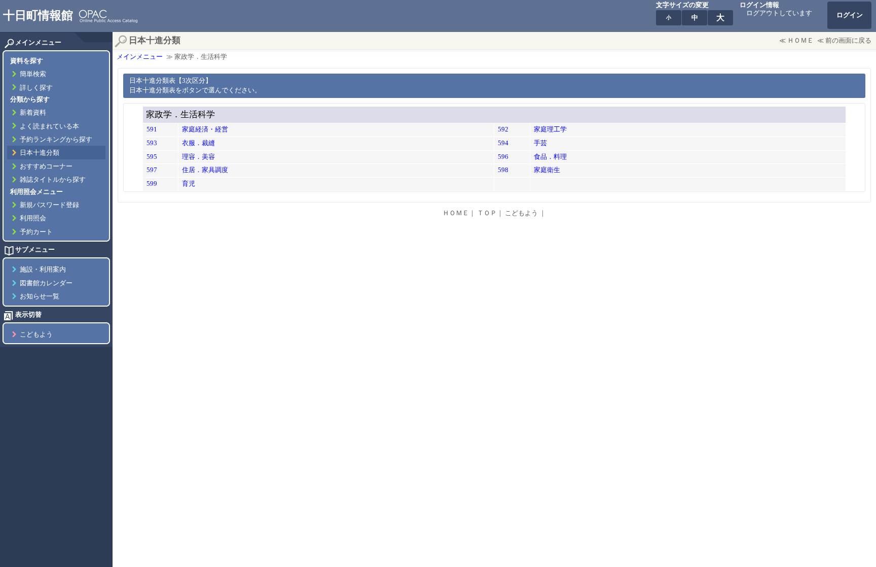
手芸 (540, 143)
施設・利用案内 (43, 269)
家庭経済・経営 (205, 129)
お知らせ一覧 (39, 296)
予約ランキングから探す (56, 139)
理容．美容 (198, 156)
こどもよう (36, 334)
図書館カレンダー (46, 283)
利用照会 (33, 218)
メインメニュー (140, 56)
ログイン (849, 15)
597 (152, 170)
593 (152, 143)
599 (152, 183)
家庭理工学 (550, 129)
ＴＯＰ (487, 213)
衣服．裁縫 (198, 143)
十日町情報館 (38, 15)
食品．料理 (550, 156)
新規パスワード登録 (49, 205)
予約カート (36, 232)
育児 (188, 183)
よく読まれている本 (49, 126)
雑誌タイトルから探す (53, 179)
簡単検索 (33, 74)
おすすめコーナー (46, 166)
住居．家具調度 (205, 170)
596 (503, 156)
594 (503, 143)
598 (503, 170)
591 (152, 129)
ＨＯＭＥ (800, 40)
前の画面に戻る (848, 40)
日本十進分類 (39, 152)
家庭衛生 (547, 170)
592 (503, 129)
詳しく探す (36, 87)
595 (152, 156)
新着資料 (33, 112)
